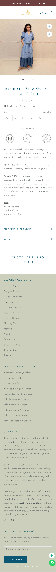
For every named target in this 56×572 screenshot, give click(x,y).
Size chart (47, 112)
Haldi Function (11, 302)
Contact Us (9, 339)
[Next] (38, 79)
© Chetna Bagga (28, 566)
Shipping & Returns (17, 229)
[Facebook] (5, 520)
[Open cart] (52, 12)
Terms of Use (10, 350)
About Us (8, 334)
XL (39, 118)
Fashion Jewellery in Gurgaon (18, 394)
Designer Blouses (12, 291)
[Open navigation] (4, 13)
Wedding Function (13, 313)
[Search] (46, 12)
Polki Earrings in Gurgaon (16, 415)
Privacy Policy (10, 355)
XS (6, 118)
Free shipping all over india (28, 3)
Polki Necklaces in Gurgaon (17, 421)
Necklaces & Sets (12, 383)
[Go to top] (52, 555)
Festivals (8, 329)
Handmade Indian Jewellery (17, 373)
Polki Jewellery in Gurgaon (16, 399)
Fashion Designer (12, 318)
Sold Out (28, 128)
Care (7, 239)
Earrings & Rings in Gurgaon (18, 389)
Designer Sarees (12, 286)
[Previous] (17, 79)
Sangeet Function (12, 307)
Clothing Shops (11, 323)
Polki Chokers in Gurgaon (16, 410)
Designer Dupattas (13, 297)
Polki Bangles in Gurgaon (16, 405)
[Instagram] (12, 520)
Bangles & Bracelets (13, 378)
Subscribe (15, 559)
